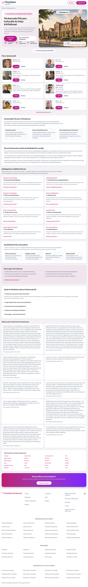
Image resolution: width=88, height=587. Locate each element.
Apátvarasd (27, 456)
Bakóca (26, 458)
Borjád (46, 465)
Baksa (66, 458)
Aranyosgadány (49, 456)
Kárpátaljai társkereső (50, 553)
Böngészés (28, 497)
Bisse (5, 463)
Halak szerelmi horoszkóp (73, 577)
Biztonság (67, 502)
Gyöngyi (58, 71)
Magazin (47, 501)
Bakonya (47, 458)
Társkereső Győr (27, 526)
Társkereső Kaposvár (7, 537)
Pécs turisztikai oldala (52, 204)
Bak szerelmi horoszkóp (29, 577)
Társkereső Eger (27, 534)
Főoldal (4, 8)
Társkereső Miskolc (50, 523)
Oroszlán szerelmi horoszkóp (9, 574)
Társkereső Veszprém (7, 534)
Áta (66, 456)
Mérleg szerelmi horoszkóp (52, 574)
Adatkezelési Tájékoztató (71, 498)
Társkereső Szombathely (51, 530)
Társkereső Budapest (7, 523)
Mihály (14, 85)
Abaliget (6, 456)
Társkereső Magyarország (73, 537)
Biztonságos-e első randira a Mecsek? (15, 314)
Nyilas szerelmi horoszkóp (8, 577)
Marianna (15, 60)
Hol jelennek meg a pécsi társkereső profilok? (17, 294)
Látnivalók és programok (10, 187)
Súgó (46, 497)
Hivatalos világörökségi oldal (54, 187)
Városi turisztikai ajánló (9, 221)
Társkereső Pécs (6, 526)
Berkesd (26, 460)
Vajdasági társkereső (71, 553)
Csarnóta (26, 467)
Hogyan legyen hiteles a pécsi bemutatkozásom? (18, 302)
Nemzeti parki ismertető (53, 221)
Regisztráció (81, 2)
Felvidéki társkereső (28, 553)
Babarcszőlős (7, 458)
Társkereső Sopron (71, 534)
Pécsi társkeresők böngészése (24, 38)
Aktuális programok (52, 236)
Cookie (67, 506)
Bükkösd (6, 467)
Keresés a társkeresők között (44, 50)
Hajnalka (15, 71)
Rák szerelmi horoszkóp (72, 570)
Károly (57, 101)
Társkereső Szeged (71, 523)
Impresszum (48, 493)
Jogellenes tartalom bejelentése (70, 510)
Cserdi (46, 467)
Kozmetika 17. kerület (71, 557)
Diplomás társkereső (50, 549)
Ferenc (14, 101)
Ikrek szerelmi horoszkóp (51, 570)
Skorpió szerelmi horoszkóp (73, 574)
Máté (57, 87)
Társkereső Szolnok (28, 530)
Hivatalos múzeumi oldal (10, 204)
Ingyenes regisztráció (30, 501)
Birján (66, 460)
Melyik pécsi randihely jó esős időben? (15, 310)
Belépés (71, 2)
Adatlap (23, 66)
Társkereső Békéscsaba (72, 530)
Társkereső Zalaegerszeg (51, 534)
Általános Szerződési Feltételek (70, 494)
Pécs (66, 467)
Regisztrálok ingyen (10, 38)
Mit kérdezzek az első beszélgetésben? (15, 306)
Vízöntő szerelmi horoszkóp (52, 577)
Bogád (67, 463)
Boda (25, 463)
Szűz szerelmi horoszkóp (29, 574)
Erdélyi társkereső (71, 549)
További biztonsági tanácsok (12, 280)
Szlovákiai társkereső (7, 557)
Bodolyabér (48, 463)
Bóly (25, 465)
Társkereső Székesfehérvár (9, 530)
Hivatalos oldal (7, 236)
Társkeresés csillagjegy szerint (44, 565)
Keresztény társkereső (7, 553)
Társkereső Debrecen (28, 523)
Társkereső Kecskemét (72, 526)
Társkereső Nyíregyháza (51, 526)
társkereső (4, 549)
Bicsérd (47, 460)
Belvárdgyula (7, 460)
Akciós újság (48, 557)
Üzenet (16, 66)
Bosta (66, 465)
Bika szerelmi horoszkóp (29, 570)
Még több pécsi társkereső (44, 112)
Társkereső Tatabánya (29, 537)
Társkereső (26, 549)
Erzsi (57, 60)
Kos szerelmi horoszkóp (8, 570)
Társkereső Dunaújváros (51, 537)
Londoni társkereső (28, 557)
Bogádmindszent (8, 465)
